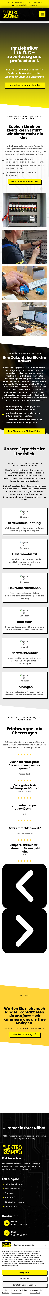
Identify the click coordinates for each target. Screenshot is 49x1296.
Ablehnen (24, 1278)
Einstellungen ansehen (24, 1285)
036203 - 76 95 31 (19, 1224)
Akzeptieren (24, 1272)
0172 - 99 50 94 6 (19, 1235)
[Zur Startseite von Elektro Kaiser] (12, 1150)
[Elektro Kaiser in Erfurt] (10, 14)
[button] (45, 1245)
